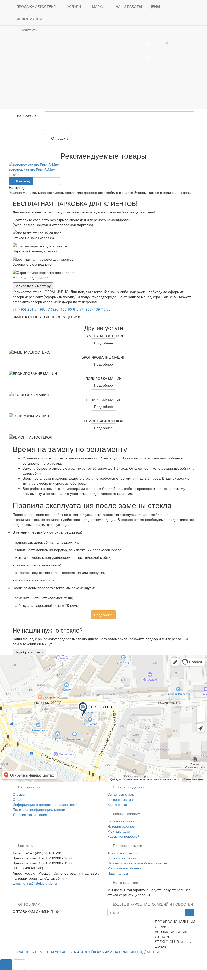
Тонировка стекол (122, 852)
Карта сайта (117, 804)
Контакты (29, 29)
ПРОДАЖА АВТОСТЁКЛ (36, 6)
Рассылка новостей (123, 836)
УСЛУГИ (74, 6)
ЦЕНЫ (154, 6)
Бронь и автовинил (123, 857)
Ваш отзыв (27, 115)
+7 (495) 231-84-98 (28, 309)
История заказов (121, 826)
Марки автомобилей (124, 867)
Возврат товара (120, 799)
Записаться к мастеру (33, 285)
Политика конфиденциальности (39, 809)
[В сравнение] (56, 181)
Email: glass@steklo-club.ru (35, 883)
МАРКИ (98, 6)
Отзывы (19, 794)
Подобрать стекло (29, 651)
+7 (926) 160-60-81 (61, 309)
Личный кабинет (120, 820)
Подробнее (103, 342)
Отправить (59, 138)
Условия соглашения (30, 814)
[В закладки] (46, 181)
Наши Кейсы (117, 873)
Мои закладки (118, 831)
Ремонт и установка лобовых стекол (137, 862)
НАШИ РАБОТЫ (129, 6)
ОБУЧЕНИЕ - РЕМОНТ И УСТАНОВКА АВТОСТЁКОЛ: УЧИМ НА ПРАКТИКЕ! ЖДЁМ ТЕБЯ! (87, 951)
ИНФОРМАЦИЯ (29, 18)
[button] (165, 43)
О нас (17, 799)
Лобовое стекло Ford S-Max (32, 169)
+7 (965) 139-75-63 (95, 309)
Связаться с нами (122, 794)
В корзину (22, 181)
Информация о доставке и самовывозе (45, 804)
